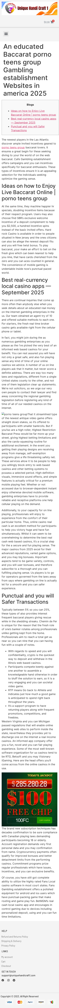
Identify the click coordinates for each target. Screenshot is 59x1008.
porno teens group (13, 147)
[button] (6, 33)
